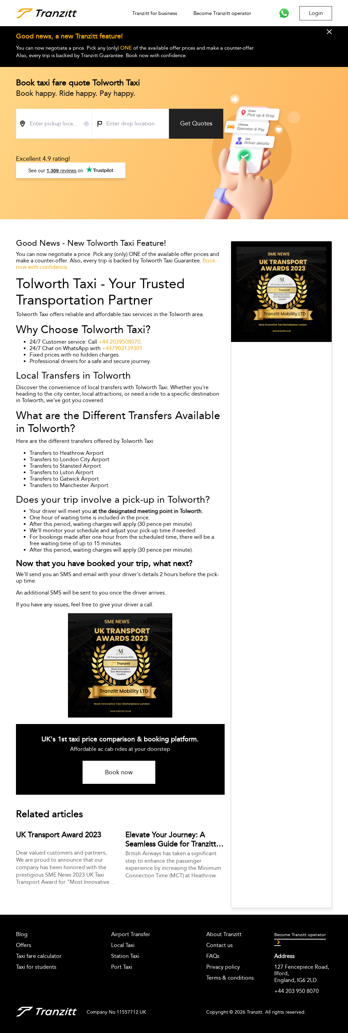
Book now (119, 772)
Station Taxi (125, 956)
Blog (22, 934)
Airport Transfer (130, 934)
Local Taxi (123, 945)
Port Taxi (121, 967)
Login (316, 13)
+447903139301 (122, 348)
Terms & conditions (230, 978)
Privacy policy (223, 967)
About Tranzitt (224, 934)
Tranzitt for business (154, 13)
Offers (23, 945)
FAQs (213, 956)
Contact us (219, 945)
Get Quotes (196, 123)
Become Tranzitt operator (222, 13)
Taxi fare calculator (39, 956)
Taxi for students (36, 967)
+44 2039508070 (119, 342)
